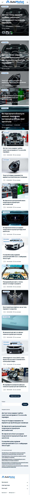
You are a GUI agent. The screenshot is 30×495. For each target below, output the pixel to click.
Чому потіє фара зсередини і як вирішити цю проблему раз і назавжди (15, 422)
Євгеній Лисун (5, 452)
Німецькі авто (6, 241)
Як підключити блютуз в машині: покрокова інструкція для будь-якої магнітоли (14, 436)
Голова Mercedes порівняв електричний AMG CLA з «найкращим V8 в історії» (14, 443)
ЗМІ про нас (11, 492)
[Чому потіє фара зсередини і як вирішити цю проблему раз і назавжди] (15, 20)
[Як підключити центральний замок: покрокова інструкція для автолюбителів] (15, 96)
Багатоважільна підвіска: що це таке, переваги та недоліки (14, 456)
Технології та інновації (17, 241)
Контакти (4, 492)
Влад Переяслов (5, 456)
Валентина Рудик (6, 462)
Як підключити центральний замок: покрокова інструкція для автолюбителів (14, 428)
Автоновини (6, 239)
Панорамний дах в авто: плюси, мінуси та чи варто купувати (13, 460)
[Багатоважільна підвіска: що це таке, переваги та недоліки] (15, 297)
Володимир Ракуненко (7, 459)
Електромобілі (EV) (16, 239)
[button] (2, 2)
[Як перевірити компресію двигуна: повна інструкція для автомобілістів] (15, 375)
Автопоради (5, 6)
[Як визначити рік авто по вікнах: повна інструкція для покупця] (15, 322)
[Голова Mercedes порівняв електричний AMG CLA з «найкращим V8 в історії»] (15, 245)
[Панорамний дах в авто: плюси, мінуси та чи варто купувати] (15, 272)
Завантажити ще (15, 396)
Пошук (3, 401)
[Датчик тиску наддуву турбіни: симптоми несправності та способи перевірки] (15, 55)
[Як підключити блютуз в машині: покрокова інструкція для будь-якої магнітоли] (15, 118)
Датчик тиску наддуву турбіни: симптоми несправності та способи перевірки (14, 415)
